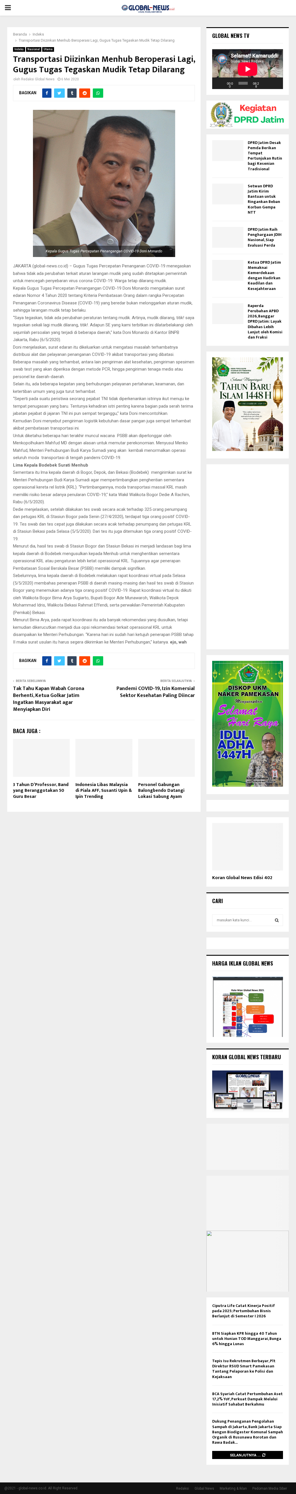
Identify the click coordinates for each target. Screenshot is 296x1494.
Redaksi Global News (38, 79)
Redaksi (182, 1488)
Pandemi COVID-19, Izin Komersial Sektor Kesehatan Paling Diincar (155, 692)
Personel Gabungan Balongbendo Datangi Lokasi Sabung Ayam (161, 791)
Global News (204, 1488)
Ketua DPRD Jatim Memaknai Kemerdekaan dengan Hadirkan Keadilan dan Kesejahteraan (264, 275)
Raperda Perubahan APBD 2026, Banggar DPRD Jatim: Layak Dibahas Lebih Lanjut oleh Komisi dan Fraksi (265, 321)
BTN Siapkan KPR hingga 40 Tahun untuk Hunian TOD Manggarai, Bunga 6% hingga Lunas (246, 1338)
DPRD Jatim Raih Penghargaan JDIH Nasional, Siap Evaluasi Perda (265, 237)
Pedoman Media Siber (269, 1488)
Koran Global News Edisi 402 (242, 878)
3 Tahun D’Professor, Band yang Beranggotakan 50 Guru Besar (41, 791)
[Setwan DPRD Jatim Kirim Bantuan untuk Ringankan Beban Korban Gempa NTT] (227, 194)
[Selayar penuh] (275, 83)
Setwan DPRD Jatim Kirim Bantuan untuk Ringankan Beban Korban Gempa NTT (264, 199)
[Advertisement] (247, 557)
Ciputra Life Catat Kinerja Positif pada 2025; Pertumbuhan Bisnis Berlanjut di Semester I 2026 (243, 1310)
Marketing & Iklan (233, 1488)
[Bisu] (266, 83)
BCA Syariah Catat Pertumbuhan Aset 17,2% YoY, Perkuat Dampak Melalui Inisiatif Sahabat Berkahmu (247, 1399)
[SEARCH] (277, 920)
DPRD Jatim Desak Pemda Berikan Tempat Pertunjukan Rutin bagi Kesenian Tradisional (265, 155)
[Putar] (220, 83)
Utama (48, 49)
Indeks (19, 49)
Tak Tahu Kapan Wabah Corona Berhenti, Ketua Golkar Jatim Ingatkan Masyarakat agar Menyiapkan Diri (48, 699)
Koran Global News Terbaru (246, 1057)
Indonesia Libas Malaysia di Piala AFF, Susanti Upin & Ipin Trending (103, 791)
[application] (247, 69)
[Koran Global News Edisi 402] (247, 846)
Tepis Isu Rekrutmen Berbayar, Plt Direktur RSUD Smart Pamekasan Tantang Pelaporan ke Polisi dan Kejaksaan (243, 1369)
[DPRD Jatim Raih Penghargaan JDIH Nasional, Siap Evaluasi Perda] (227, 237)
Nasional (33, 49)
